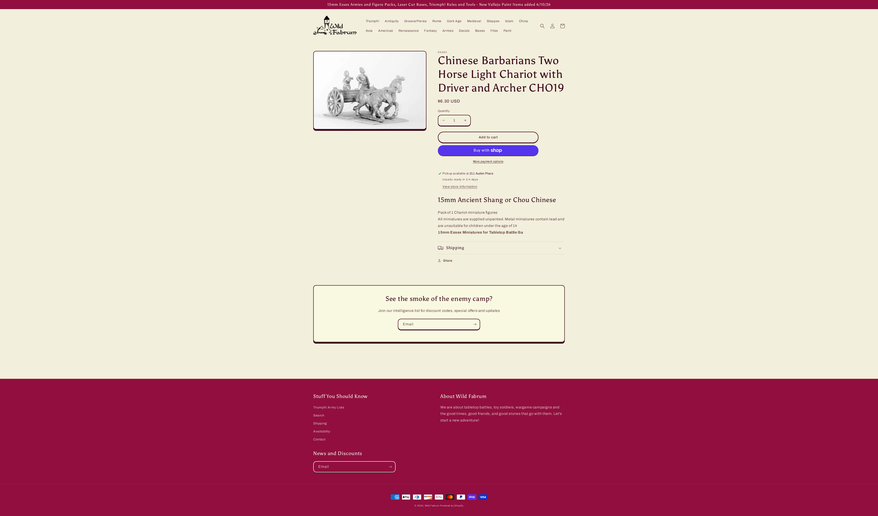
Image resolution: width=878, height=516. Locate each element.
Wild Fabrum (432, 505)
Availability (321, 431)
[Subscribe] (475, 324)
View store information (459, 186)
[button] (542, 26)
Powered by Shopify (451, 505)
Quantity (444, 111)
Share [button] (447, 260)
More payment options (488, 161)
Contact (319, 439)
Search (318, 415)
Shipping (320, 423)
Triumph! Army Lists (328, 407)
